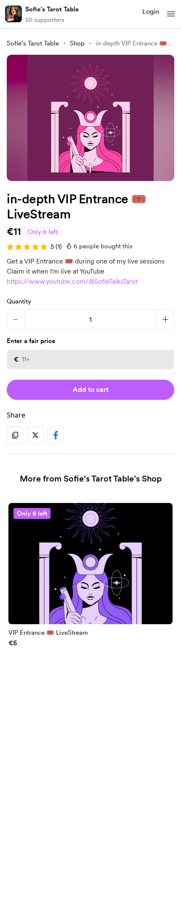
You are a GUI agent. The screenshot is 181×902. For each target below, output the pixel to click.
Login (150, 12)
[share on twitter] (35, 435)
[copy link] (15, 435)
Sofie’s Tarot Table (52, 9)
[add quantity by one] (165, 319)
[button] (171, 14)
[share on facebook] (55, 435)
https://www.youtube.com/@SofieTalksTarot (72, 281)
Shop (77, 43)
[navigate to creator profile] (13, 13)
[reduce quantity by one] (15, 319)
